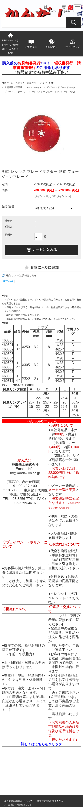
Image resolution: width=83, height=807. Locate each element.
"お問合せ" (24, 72)
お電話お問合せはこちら (19, 804)
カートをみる (63, 11)
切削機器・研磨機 (13, 87)
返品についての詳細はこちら (21, 275)
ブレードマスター (13, 91)
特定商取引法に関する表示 (50, 801)
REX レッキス (34, 87)
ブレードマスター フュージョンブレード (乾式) (51, 91)
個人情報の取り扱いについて (18, 801)
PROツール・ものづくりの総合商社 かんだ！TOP (10, 47)
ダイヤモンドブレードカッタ (60, 87)
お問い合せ (52, 47)
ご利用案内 (31, 47)
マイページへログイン (45, 11)
